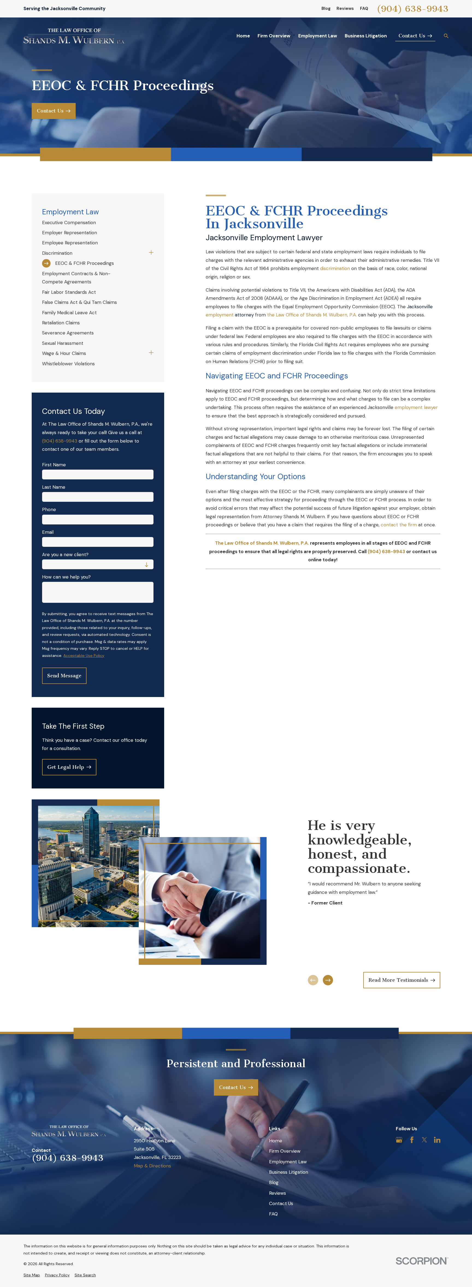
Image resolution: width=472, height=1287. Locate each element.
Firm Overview (284, 1151)
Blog (326, 8)
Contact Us (281, 1203)
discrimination (335, 268)
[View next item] (328, 980)
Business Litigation (288, 1172)
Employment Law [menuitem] (317, 36)
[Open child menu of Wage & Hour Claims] (151, 353)
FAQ (364, 8)
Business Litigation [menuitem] (366, 36)
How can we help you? (66, 577)
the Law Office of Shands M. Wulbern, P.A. (311, 315)
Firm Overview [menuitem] (274, 36)
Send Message (64, 676)
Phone (49, 509)
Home (275, 1141)
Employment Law (288, 1162)
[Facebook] (412, 1140)
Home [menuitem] (243, 36)
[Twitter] (424, 1140)
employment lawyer (416, 407)
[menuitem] (98, 222)
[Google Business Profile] (399, 1140)
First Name (54, 464)
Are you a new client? (65, 554)
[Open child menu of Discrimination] (151, 253)
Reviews (345, 8)
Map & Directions (152, 1166)
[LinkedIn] (437, 1140)
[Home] (74, 35)
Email (48, 532)
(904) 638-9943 (413, 9)
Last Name (53, 487)
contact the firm (399, 525)
